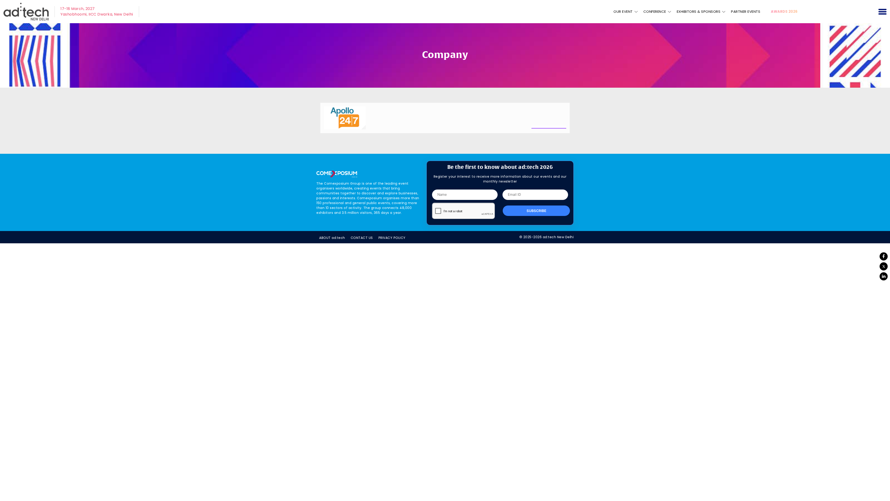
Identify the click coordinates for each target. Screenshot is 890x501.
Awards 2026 (784, 11)
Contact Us (362, 237)
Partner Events (745, 11)
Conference (654, 11)
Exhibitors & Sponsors (699, 11)
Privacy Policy (392, 237)
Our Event (623, 11)
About (332, 237)
